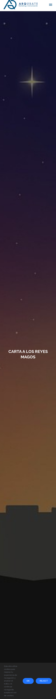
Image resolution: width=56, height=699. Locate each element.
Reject (44, 681)
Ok (28, 681)
